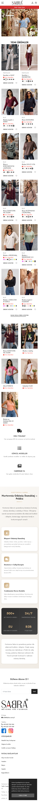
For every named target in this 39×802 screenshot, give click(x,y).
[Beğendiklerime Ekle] (16, 83)
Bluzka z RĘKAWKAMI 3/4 (27, 256)
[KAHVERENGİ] (13, 79)
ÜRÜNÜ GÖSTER (8, 83)
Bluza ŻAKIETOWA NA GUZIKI (9, 212)
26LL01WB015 (8, 386)
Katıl (34, 691)
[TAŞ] (8, 79)
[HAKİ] (12, 79)
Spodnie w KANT (8, 75)
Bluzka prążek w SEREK (8, 121)
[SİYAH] (4, 79)
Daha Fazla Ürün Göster (19, 315)
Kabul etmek (23, 795)
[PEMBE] (6, 259)
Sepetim (3, 769)
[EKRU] (6, 79)
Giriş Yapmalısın (8, 77)
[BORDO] (10, 79)
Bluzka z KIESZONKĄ (10, 255)
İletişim (3, 765)
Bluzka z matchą (28, 351)
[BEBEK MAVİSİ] (13, 259)
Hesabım (3, 761)
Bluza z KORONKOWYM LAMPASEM (8, 166)
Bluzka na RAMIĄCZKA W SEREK (8, 421)
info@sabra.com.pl (9, 717)
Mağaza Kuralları (6, 744)
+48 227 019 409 (8, 727)
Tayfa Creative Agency (7, 786)
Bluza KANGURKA (28, 120)
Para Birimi (4, 795)
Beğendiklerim (5, 773)
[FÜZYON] (4, 259)
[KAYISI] (34, 306)
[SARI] (14, 259)
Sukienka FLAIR (28, 386)
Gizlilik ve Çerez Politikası (8, 748)
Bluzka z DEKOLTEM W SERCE (10, 301)
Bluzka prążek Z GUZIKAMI (27, 301)
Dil (2, 788)
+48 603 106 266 (8, 724)
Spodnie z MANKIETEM (26, 76)
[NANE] (16, 259)
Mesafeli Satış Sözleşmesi (8, 740)
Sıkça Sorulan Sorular (7, 758)
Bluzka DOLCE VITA (28, 164)
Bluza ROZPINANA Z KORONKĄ (28, 212)
